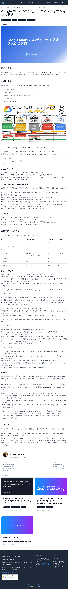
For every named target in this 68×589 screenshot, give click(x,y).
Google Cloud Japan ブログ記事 (50, 72)
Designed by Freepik (34, 584)
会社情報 (48, 2)
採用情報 (56, 2)
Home (2, 7)
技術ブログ (39, 2)
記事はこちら (29, 209)
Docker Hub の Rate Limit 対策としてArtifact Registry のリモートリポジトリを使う (17, 501)
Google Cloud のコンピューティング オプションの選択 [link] (30, 7)
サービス (23, 2)
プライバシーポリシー (7, 572)
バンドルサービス (16, 302)
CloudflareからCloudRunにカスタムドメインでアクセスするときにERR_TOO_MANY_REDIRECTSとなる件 (50, 501)
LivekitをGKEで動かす (10, 537)
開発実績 (31, 2)
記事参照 (53, 315)
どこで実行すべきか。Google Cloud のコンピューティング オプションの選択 (30, 148)
